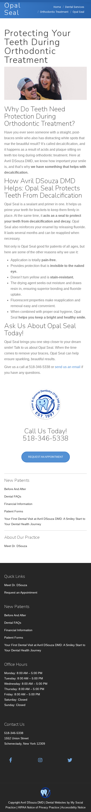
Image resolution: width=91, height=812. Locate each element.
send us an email (67, 367)
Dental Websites (56, 802)
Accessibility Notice (73, 807)
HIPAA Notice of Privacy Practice (38, 807)
